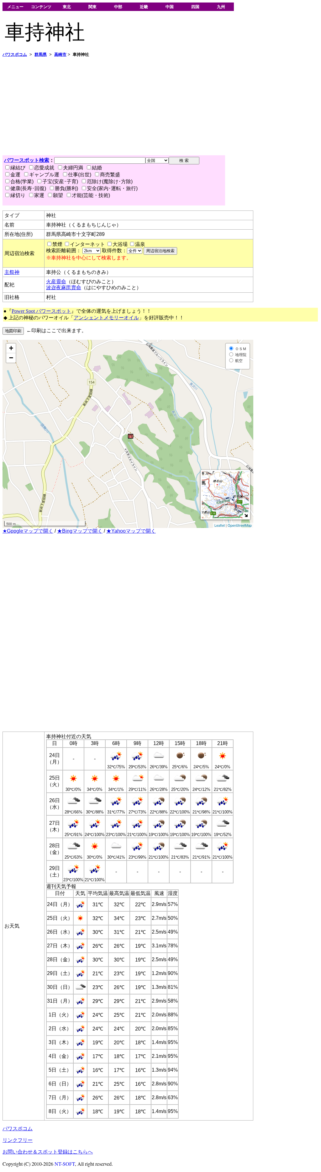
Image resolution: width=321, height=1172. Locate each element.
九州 (221, 6)
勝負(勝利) (66, 188)
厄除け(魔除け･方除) (110, 181)
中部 (118, 6)
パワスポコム (18, 1128)
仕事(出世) (79, 174)
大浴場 (120, 244)
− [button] (11, 358)
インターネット (87, 244)
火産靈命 (56, 281)
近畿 (144, 6)
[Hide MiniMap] (246, 515)
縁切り (17, 195)
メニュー (15, 6)
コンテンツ (41, 6)
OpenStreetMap (240, 525)
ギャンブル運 (44, 174)
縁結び (17, 167)
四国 (195, 6)
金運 (15, 174)
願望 (58, 195)
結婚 (97, 167)
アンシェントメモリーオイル (106, 317)
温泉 (140, 244)
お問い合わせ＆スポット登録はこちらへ (48, 1151)
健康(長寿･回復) (28, 188)
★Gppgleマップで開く (28, 531)
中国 (170, 6)
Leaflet (219, 525)
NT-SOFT (65, 1163)
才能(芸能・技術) (91, 195)
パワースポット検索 (26, 160)
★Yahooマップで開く (131, 531)
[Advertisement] (160, 106)
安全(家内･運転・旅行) (112, 188)
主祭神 (11, 272)
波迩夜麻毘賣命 (63, 287)
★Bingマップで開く (80, 531)
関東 (92, 6)
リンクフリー (18, 1140)
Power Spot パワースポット (41, 311)
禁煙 (57, 244)
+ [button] (11, 348)
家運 (39, 195)
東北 (67, 6)
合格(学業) (22, 181)
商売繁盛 (110, 174)
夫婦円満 (73, 167)
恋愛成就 (44, 167)
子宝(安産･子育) (60, 181)
